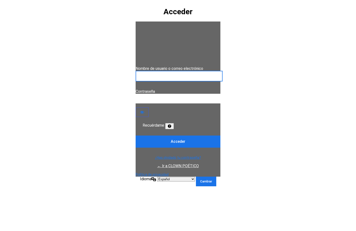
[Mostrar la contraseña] (142, 112)
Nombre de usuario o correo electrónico (169, 68)
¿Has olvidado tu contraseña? (178, 157)
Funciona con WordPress (178, 44)
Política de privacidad (152, 174)
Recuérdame (153, 125)
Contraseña (145, 91)
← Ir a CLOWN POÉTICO (178, 166)
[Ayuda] (169, 126)
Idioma (145, 179)
